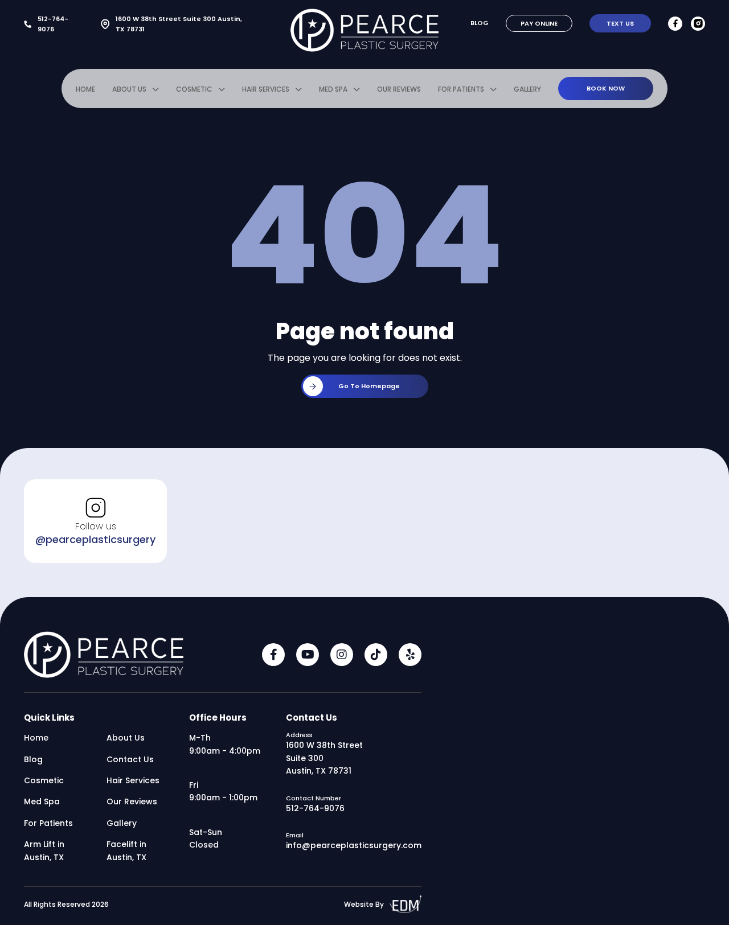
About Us (129, 89)
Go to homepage (369, 385)
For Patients (461, 89)
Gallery (527, 89)
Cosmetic (194, 89)
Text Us (620, 23)
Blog (479, 22)
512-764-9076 (53, 24)
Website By (364, 904)
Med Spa (333, 89)
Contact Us (130, 759)
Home (85, 89)
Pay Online (539, 23)
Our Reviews (399, 89)
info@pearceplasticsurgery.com (353, 845)
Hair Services (265, 89)
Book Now (606, 88)
